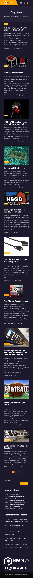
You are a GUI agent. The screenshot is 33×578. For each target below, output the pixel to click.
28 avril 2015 (6, 466)
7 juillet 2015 (7, 375)
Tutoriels (7, 252)
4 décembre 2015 (8, 141)
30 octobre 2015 (7, 280)
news (5, 24)
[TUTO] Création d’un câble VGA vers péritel (15, 260)
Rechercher (8, 480)
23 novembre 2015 (8, 232)
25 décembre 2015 (8, 95)
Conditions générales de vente (21, 574)
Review (6, 161)
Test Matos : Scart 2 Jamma (16, 301)
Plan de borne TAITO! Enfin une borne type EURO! (15, 29)
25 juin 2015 (6, 425)
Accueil (6, 16)
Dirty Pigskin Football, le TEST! (14, 403)
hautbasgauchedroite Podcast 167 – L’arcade (15, 211)
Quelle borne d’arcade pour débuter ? (15, 447)
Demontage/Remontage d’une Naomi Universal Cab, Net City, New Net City (15, 353)
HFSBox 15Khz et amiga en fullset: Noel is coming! (15, 123)
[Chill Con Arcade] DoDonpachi (13, 494)
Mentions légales (9, 574)
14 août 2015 (7, 323)
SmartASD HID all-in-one (14, 168)
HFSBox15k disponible (13, 73)
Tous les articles (16, 16)
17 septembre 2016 (8, 48)
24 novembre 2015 (8, 187)
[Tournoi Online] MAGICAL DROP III (14, 508)
